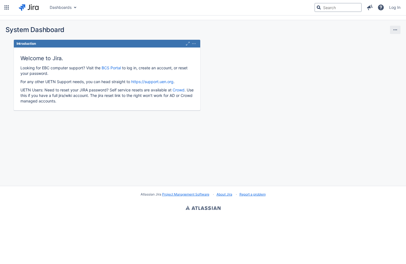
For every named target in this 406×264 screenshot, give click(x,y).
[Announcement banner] (203, 17)
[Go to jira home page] (28, 7)
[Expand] (194, 43)
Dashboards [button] (61, 7)
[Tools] (395, 30)
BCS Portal (111, 67)
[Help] (380, 7)
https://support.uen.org (152, 81)
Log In (394, 7)
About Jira (224, 194)
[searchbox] (338, 7)
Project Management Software (185, 194)
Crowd (178, 90)
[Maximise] (188, 43)
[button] (6, 7)
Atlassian (203, 208)
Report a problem (252, 194)
